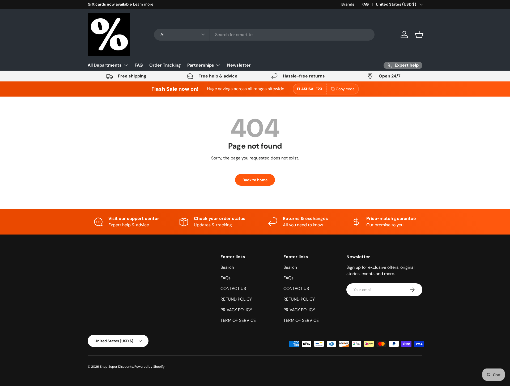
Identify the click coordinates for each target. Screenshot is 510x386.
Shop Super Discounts (116, 367)
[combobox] (264, 35)
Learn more (143, 4)
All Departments (105, 65)
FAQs (225, 278)
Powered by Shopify (149, 367)
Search (227, 267)
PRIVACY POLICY (236, 310)
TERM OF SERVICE (238, 320)
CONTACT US (233, 288)
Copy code (345, 88)
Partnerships (200, 65)
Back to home (255, 179)
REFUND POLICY (236, 299)
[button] (419, 34)
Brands (347, 4)
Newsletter (239, 65)
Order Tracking (165, 65)
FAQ (365, 4)
